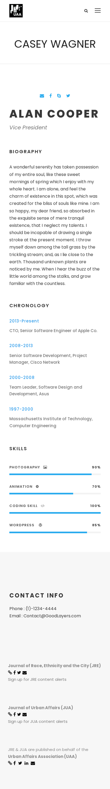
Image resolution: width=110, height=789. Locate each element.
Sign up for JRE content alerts (37, 679)
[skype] (59, 95)
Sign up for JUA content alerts (38, 721)
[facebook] (50, 95)
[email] (42, 95)
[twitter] (68, 95)
